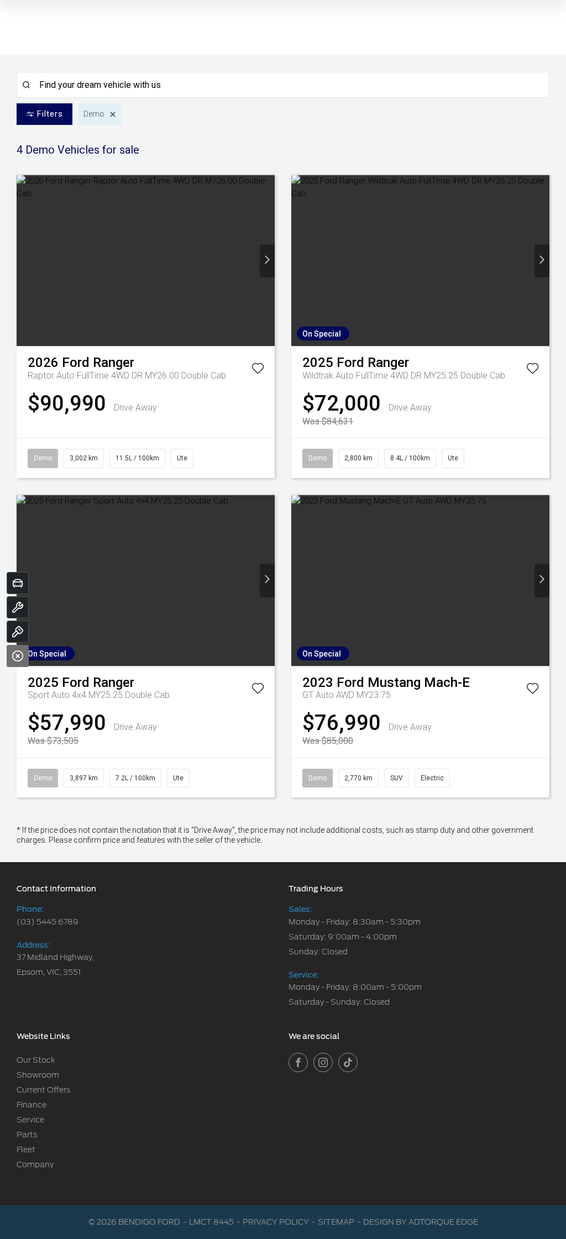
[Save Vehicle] (257, 370)
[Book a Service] (18, 607)
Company (35, 1164)
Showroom (38, 1074)
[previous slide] (24, 260)
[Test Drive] (18, 632)
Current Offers (43, 1089)
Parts (27, 1134)
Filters (50, 114)
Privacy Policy (276, 1221)
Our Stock (36, 1060)
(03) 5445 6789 (47, 921)
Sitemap (336, 1221)
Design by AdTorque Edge (420, 1221)
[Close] (18, 656)
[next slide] (267, 260)
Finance (31, 1104)
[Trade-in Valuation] (18, 583)
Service (30, 1119)
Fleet (26, 1149)
